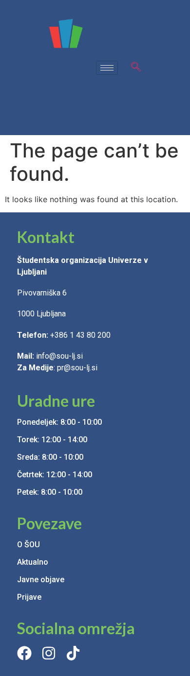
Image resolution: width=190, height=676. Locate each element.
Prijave (29, 597)
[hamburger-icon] (107, 68)
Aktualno (32, 562)
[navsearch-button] (136, 67)
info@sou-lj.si (60, 356)
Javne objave (40, 579)
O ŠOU (28, 544)
